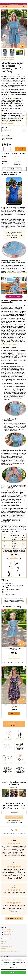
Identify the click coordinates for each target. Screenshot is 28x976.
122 (18, 662)
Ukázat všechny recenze (14, 918)
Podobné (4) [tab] (10, 169)
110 (11, 662)
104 (8, 662)
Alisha (15, 160)
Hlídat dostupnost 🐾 (8, 137)
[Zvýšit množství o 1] (12, 149)
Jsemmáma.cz (7, 933)
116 (15, 662)
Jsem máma (10, 139)
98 (4, 662)
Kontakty (3, 948)
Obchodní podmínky (6, 950)
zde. (14, 964)
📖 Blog (3, 943)
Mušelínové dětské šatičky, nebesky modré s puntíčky (13, 123)
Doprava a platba (5, 945)
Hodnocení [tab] (18, 169)
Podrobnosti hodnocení (8, 59)
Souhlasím (13, 972)
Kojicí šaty (16, 156)
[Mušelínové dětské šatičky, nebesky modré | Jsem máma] (14, 285)
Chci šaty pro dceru (14, 297)
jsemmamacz (7, 934)
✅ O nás (3, 941)
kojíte (14, 98)
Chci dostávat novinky (14, 817)
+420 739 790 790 (8, 931)
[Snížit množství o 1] (5, 149)
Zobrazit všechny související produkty (14, 724)
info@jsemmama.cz (9, 929)
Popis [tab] (4, 169)
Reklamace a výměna (6, 946)
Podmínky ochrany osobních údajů (14, 822)
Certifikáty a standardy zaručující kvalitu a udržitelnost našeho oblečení (13, 343)
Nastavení (13, 968)
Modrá (15, 158)
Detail (14, 657)
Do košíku (21, 149)
